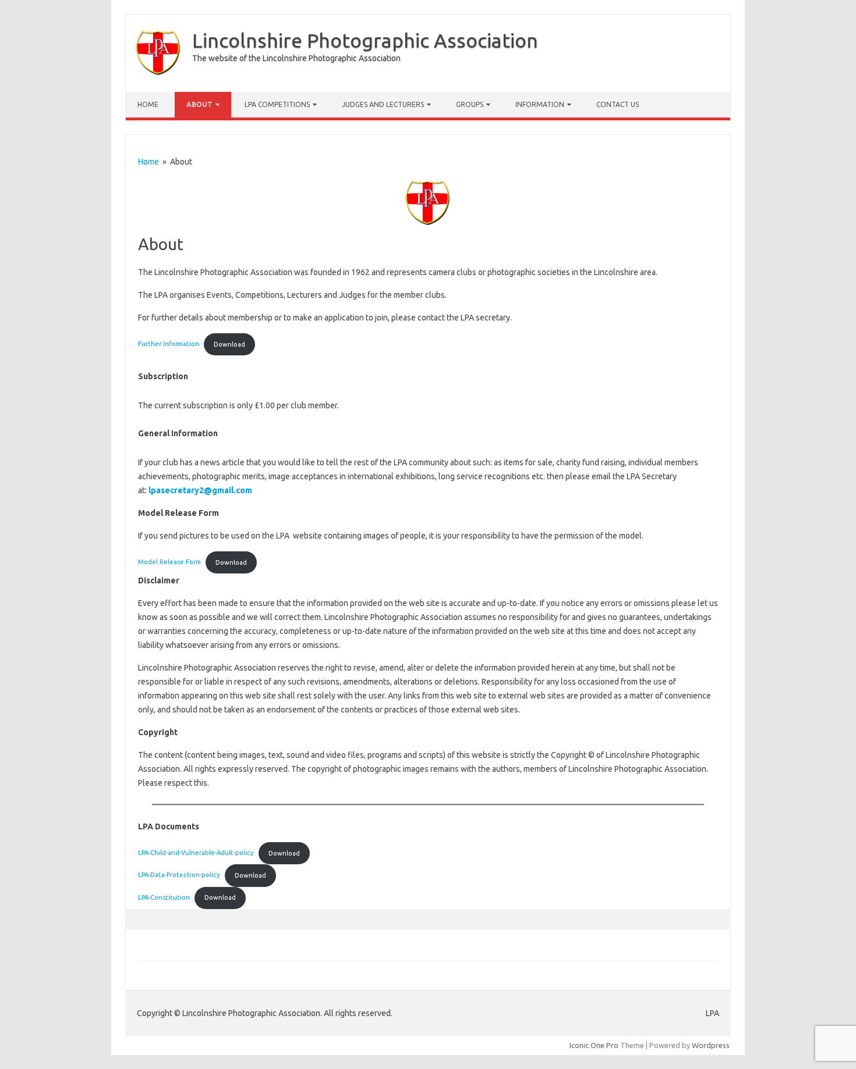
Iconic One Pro (594, 1045)
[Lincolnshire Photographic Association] (158, 72)
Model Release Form (169, 562)
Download (229, 344)
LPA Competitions (277, 104)
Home (147, 104)
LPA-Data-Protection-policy (179, 875)
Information (539, 104)
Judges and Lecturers (383, 104)
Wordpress (711, 1045)
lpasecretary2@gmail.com (200, 490)
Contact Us (617, 104)
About (199, 104)
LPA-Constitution (164, 897)
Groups (469, 104)
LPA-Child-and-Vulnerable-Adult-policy (196, 853)
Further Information (168, 344)
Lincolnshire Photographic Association (365, 40)
